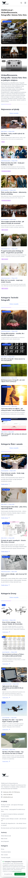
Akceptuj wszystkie (20, 874)
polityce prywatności (16, 871)
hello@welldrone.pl (8, 797)
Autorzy (4, 832)
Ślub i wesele (5, 48)
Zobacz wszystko (14, 113)
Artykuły (4, 801)
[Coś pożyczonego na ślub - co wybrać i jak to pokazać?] (14, 53)
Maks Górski (4, 131)
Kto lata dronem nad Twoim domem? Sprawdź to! (13, 828)
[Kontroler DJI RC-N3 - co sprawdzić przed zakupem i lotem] (14, 65)
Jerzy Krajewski (4, 190)
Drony (3, 61)
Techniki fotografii (7, 21)
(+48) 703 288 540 (7, 794)
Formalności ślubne (6, 171)
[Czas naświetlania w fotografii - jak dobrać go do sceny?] (14, 31)
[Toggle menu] (25, 2)
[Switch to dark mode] (21, 2)
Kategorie (4, 846)
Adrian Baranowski (5, 160)
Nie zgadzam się (8, 874)
